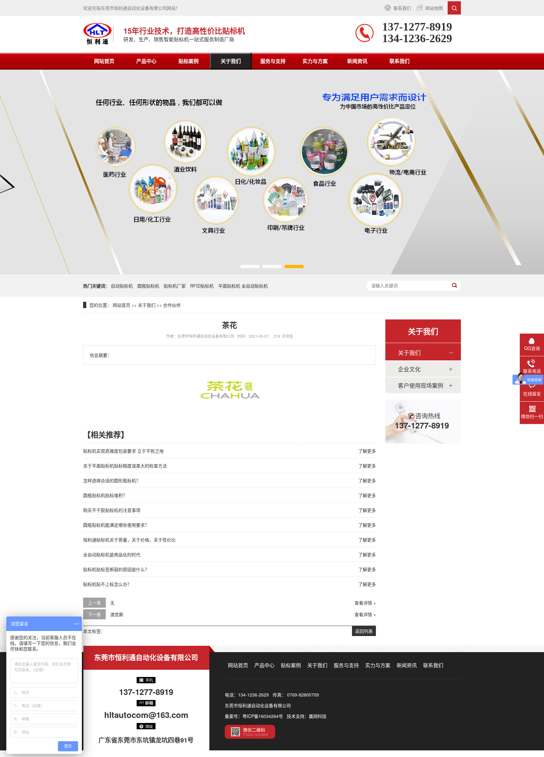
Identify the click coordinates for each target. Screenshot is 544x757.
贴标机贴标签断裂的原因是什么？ (116, 569)
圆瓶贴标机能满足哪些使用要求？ (116, 525)
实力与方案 (315, 61)
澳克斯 (116, 614)
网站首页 (104, 61)
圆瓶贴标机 (148, 286)
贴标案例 (188, 61)
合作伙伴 (172, 305)
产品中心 (146, 61)
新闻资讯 (357, 61)
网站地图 (434, 8)
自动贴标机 (122, 286)
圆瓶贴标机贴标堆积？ (105, 495)
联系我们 (402, 8)
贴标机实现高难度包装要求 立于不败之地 (123, 451)
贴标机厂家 (175, 286)
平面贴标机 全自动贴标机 (243, 286)
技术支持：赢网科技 (306, 716)
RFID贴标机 (202, 286)
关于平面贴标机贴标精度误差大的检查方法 (125, 465)
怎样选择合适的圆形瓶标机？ (111, 480)
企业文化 (409, 369)
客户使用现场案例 (420, 385)
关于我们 (231, 61)
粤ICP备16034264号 (262, 716)
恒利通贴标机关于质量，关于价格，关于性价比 (129, 539)
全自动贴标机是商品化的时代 (111, 554)
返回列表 (364, 631)
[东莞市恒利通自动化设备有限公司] (98, 34)
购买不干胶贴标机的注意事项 (111, 510)
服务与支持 (273, 61)
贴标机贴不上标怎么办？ (107, 584)
